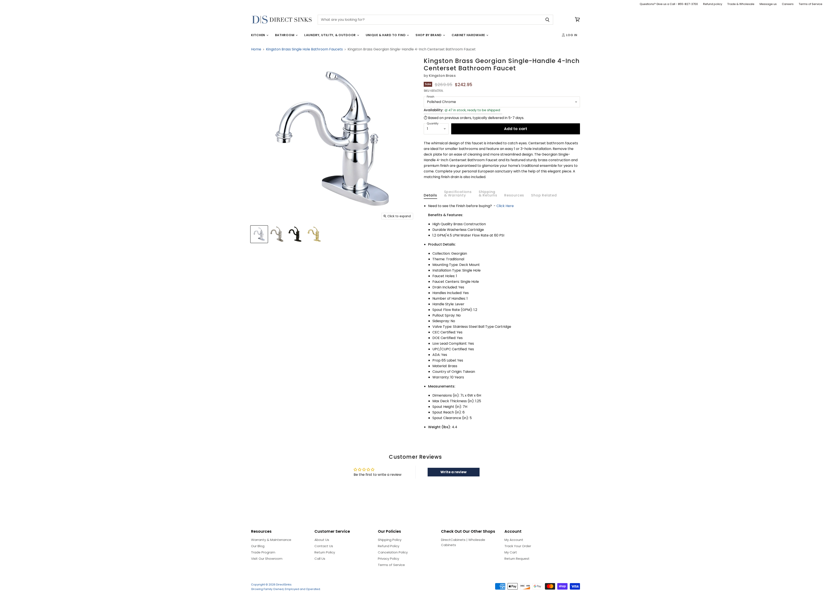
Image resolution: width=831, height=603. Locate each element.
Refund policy (712, 4)
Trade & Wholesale (740, 4)
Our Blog (257, 546)
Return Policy (324, 552)
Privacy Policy (388, 558)
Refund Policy (388, 546)
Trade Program (263, 552)
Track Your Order (517, 546)
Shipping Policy (389, 539)
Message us (768, 4)
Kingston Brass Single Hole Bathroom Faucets (304, 49)
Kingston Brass (442, 75)
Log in (571, 35)
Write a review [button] (453, 472)
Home (256, 49)
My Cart (510, 552)
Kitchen (258, 35)
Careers (788, 4)
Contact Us (323, 546)
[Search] (547, 20)
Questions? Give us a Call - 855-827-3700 (669, 4)
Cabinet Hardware (469, 35)
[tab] (430, 196)
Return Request (517, 558)
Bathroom (285, 35)
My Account (513, 539)
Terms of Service (810, 4)
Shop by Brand (429, 35)
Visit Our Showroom (266, 558)
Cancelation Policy (393, 552)
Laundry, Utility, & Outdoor (330, 35)
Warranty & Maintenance (271, 539)
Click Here (505, 205)
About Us (321, 539)
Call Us (319, 558)
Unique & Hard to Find (386, 35)
